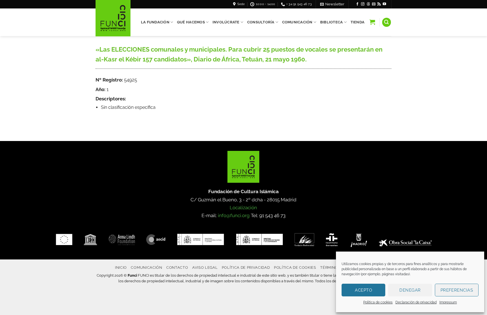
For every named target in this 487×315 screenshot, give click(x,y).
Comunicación (297, 22)
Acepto (363, 290)
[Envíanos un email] (373, 4)
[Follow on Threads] (368, 4)
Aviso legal (205, 267)
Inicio (121, 267)
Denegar (409, 290)
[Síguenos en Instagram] (362, 4)
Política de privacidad (246, 267)
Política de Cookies (295, 267)
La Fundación (155, 22)
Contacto (177, 267)
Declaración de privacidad (416, 302)
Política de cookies (378, 302)
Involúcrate (226, 22)
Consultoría (261, 22)
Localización (243, 207)
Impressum (448, 302)
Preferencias (456, 290)
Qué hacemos (191, 22)
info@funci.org (234, 215)
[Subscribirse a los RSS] (379, 4)
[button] (332, 4)
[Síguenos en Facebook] (357, 4)
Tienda (358, 22)
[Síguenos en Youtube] (384, 4)
